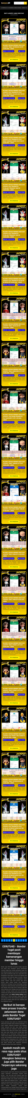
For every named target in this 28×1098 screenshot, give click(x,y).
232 (23, 940)
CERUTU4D (17, 1094)
